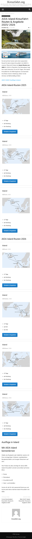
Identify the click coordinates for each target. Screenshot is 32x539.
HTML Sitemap (16, 534)
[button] (2, 9)
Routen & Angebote (9, 13)
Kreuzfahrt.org (5, 27)
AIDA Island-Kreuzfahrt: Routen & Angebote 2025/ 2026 (15, 21)
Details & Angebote (10, 131)
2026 (7, 80)
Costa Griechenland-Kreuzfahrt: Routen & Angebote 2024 (7, 500)
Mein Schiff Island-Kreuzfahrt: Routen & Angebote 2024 (24, 500)
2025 (3, 80)
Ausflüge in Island (15, 80)
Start (3, 13)
